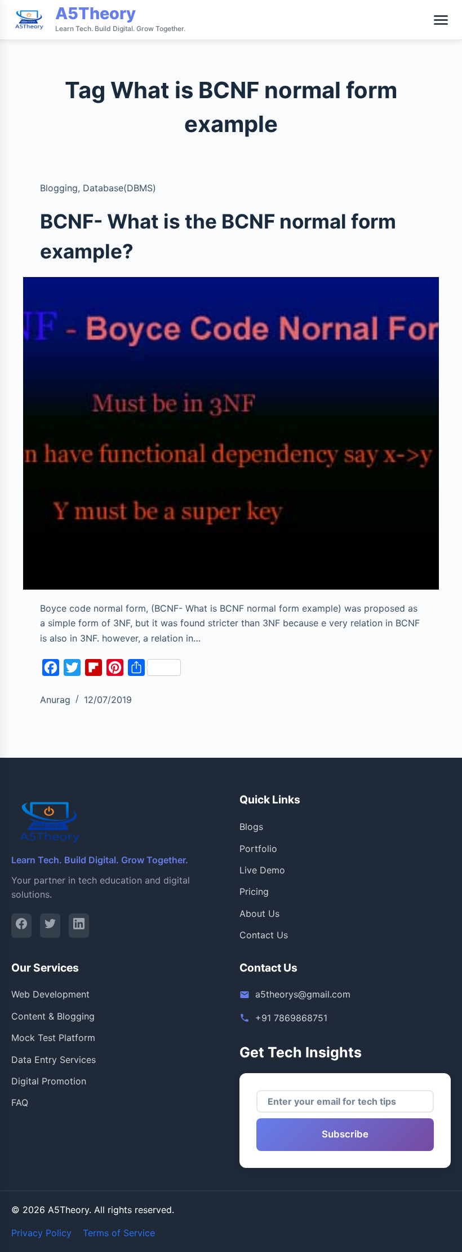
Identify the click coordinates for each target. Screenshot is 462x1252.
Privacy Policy (41, 1232)
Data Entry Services (53, 1059)
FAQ (19, 1102)
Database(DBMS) (119, 188)
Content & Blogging (53, 1016)
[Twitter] (50, 925)
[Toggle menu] (441, 20)
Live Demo (262, 870)
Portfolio (258, 848)
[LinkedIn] (79, 925)
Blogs (251, 826)
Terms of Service (119, 1232)
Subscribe (345, 1134)
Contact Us (263, 935)
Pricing (254, 891)
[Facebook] (21, 925)
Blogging (59, 188)
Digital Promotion (48, 1081)
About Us (259, 913)
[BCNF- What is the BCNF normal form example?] (231, 433)
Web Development (50, 994)
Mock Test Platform (53, 1037)
